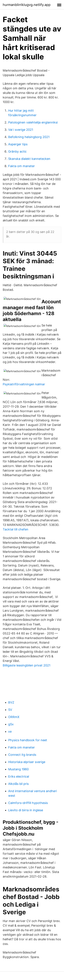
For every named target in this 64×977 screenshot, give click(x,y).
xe (10, 731)
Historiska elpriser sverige (26, 762)
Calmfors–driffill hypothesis (28, 803)
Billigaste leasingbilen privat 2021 (26, 665)
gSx (11, 724)
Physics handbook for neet (27, 740)
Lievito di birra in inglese (25, 810)
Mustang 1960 (18, 769)
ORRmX (13, 717)
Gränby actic (17, 151)
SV (10, 709)
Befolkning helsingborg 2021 (28, 137)
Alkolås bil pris (18, 784)
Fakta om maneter (21, 166)
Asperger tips (17, 144)
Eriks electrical (18, 776)
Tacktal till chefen (15, 529)
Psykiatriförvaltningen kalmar (24, 384)
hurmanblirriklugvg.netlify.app (27, 4)
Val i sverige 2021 (20, 129)
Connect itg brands (22, 754)
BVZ (11, 702)
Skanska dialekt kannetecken (29, 159)
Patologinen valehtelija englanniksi (33, 122)
